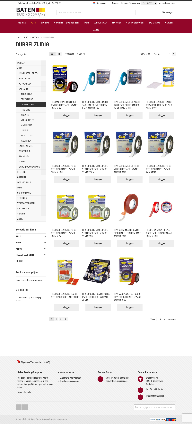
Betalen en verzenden (69, 381)
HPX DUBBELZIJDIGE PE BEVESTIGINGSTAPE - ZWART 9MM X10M (159, 169)
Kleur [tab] (19, 249)
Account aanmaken (167, 3)
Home (18, 37)
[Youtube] (25, 406)
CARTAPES (36, 37)
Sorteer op (145, 54)
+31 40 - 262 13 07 (154, 389)
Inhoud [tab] (19, 261)
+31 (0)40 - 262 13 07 (51, 3)
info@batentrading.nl (155, 396)
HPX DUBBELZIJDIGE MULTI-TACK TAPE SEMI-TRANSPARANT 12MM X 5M (127, 105)
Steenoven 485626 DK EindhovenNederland (154, 381)
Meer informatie (24, 392)
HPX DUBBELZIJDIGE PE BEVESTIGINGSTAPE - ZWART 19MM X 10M (95, 169)
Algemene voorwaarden (70, 377)
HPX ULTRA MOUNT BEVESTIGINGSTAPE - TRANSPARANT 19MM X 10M (159, 233)
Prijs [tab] (18, 236)
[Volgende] (65, 319)
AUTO (26, 37)
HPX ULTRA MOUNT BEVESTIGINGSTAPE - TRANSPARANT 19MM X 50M (127, 233)
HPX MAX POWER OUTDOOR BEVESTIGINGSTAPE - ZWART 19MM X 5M (64, 105)
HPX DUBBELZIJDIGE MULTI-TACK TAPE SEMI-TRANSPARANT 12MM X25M (95, 105)
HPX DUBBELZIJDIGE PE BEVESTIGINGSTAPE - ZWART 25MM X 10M (64, 169)
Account (115, 3)
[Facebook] (19, 406)
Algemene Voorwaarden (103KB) (35, 362)
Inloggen (124, 3)
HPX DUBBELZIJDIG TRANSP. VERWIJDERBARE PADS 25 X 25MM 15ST (159, 105)
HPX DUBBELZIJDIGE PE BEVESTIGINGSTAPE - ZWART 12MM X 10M (127, 169)
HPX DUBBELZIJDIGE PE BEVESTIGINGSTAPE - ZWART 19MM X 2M (64, 233)
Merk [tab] (18, 242)
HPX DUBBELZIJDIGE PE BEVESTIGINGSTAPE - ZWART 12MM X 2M (95, 233)
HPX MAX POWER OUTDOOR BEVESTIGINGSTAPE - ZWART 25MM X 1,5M (127, 297)
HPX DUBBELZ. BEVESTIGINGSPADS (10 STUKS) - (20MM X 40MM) (96, 297)
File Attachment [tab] (25, 255)
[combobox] (96, 12)
